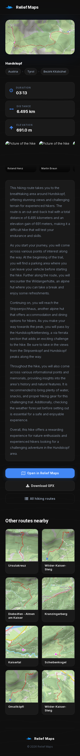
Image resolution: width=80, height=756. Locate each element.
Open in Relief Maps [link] (43, 473)
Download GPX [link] (42, 486)
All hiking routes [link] (42, 498)
